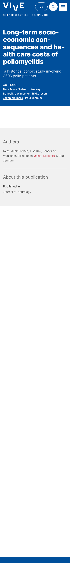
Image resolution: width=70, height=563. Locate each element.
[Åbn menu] (63, 7)
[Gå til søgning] (53, 6)
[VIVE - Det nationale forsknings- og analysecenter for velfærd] (13, 7)
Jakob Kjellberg (13, 98)
